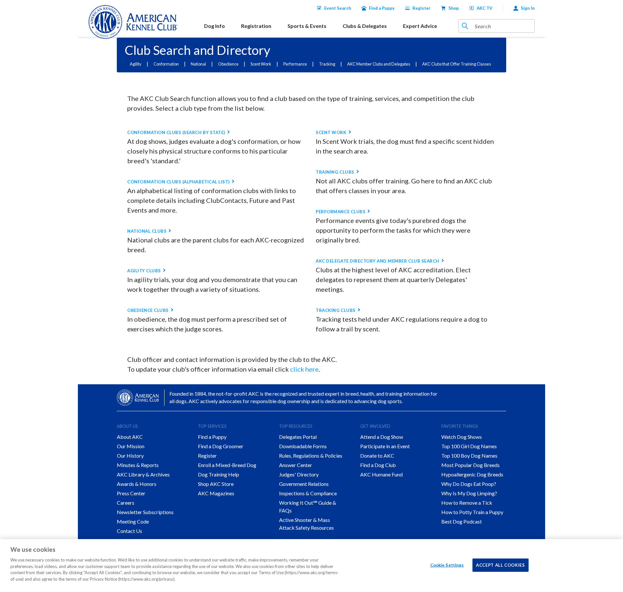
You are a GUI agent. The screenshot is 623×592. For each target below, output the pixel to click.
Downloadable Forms (303, 446)
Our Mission (130, 446)
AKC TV (484, 8)
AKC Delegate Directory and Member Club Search (377, 261)
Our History (130, 455)
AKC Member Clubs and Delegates (378, 64)
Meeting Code (133, 521)
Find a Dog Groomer (220, 446)
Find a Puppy (382, 8)
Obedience (228, 64)
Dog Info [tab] (214, 26)
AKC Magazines (216, 493)
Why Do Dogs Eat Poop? (468, 484)
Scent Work (260, 64)
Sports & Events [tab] (306, 26)
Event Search (337, 8)
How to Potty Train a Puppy (472, 512)
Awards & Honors (136, 484)
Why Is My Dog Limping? (469, 493)
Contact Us (129, 531)
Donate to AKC (377, 455)
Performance (295, 64)
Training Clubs (335, 172)
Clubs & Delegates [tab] (365, 26)
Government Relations (304, 484)
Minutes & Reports (138, 465)
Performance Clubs (340, 211)
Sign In (528, 8)
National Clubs (146, 231)
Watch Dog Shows (461, 437)
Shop (453, 8)
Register (421, 8)
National (198, 64)
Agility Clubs (144, 270)
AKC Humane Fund (381, 474)
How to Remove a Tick (466, 503)
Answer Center (295, 465)
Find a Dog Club (378, 465)
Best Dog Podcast (461, 521)
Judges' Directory (299, 474)
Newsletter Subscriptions (145, 512)
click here (304, 369)
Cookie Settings (447, 564)
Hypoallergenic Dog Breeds (472, 474)
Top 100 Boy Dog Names (469, 455)
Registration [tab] (256, 26)
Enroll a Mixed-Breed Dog (227, 465)
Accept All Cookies (500, 564)
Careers (125, 503)
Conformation (166, 64)
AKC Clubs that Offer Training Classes (456, 64)
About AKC (130, 437)
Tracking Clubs (335, 310)
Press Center (131, 493)
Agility (135, 64)
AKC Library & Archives (143, 474)
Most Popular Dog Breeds (470, 465)
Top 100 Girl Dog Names (469, 446)
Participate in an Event (385, 446)
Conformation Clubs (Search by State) (176, 132)
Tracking (327, 64)
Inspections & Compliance (308, 493)
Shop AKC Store (216, 484)
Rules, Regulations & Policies (310, 455)
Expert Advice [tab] (420, 26)
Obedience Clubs (148, 310)
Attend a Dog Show (381, 437)
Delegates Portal (298, 437)
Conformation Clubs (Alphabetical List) (178, 181)
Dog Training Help (218, 474)
